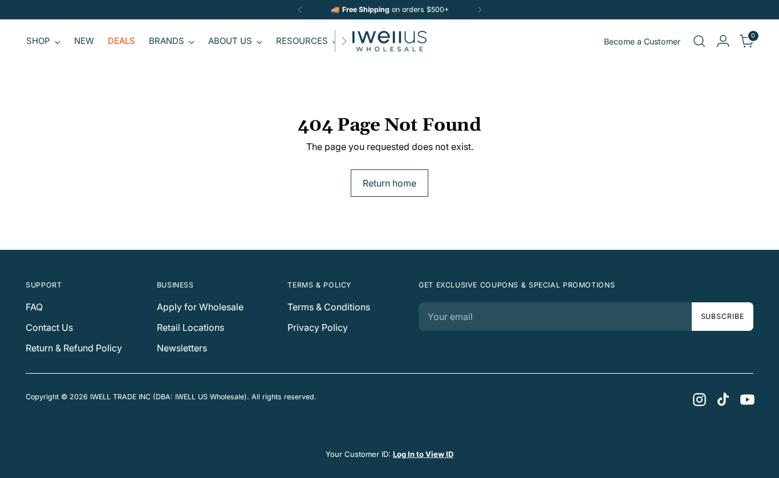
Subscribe (722, 316)
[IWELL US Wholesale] (389, 41)
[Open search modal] (699, 41)
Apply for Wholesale (200, 307)
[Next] (479, 9)
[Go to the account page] (723, 41)
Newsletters (182, 348)
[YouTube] (746, 399)
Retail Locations (190, 327)
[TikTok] (722, 399)
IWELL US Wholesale (209, 396)
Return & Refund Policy (74, 348)
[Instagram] (698, 399)
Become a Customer (642, 41)
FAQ (34, 307)
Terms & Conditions (328, 307)
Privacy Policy (317, 327)
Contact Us (49, 327)
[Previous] (300, 9)
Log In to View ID (423, 454)
